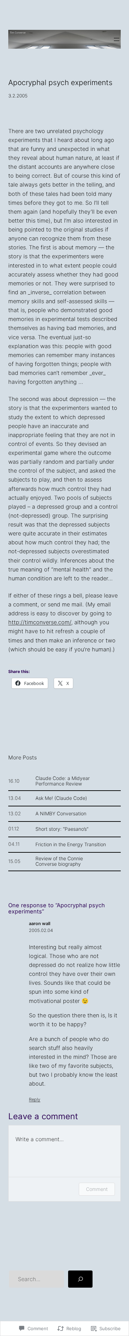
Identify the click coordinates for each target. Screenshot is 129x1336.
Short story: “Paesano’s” (61, 829)
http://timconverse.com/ (39, 622)
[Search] (80, 1279)
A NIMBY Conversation (60, 813)
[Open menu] (116, 39)
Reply (34, 1099)
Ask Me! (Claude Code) (61, 798)
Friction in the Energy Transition (70, 844)
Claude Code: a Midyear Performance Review (62, 781)
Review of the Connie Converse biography (59, 861)
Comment (97, 1189)
